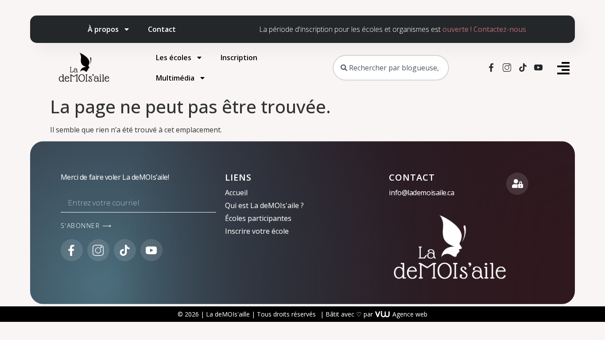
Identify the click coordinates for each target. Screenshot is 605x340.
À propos (103, 29)
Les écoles (173, 57)
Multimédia (175, 78)
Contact (162, 29)
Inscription (239, 57)
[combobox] (391, 68)
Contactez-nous (499, 29)
